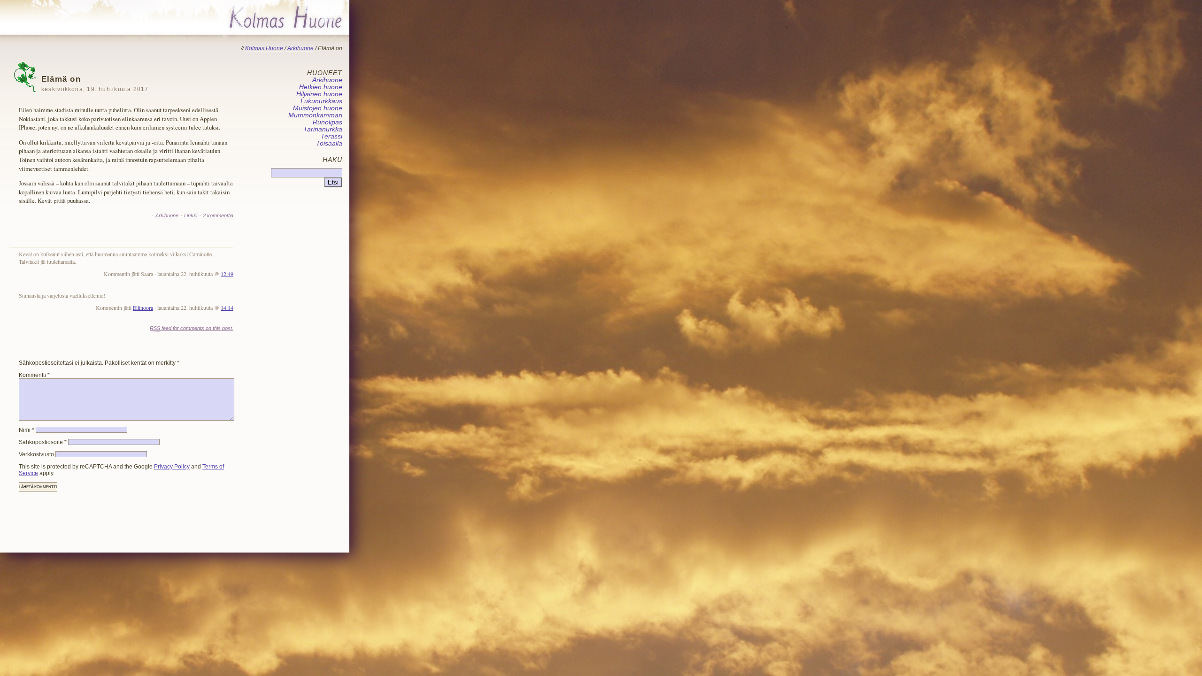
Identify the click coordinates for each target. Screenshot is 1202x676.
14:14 (227, 307)
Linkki (190, 215)
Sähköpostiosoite (43, 442)
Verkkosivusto (36, 454)
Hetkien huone (320, 87)
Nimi (26, 430)
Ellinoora (143, 307)
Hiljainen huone (319, 94)
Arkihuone (166, 215)
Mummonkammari (315, 115)
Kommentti (34, 375)
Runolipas (327, 122)
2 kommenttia (218, 215)
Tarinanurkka (322, 129)
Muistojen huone (317, 108)
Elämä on (95, 83)
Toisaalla (329, 143)
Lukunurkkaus (321, 101)
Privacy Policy (172, 466)
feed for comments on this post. (191, 328)
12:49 (227, 273)
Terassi (331, 136)
